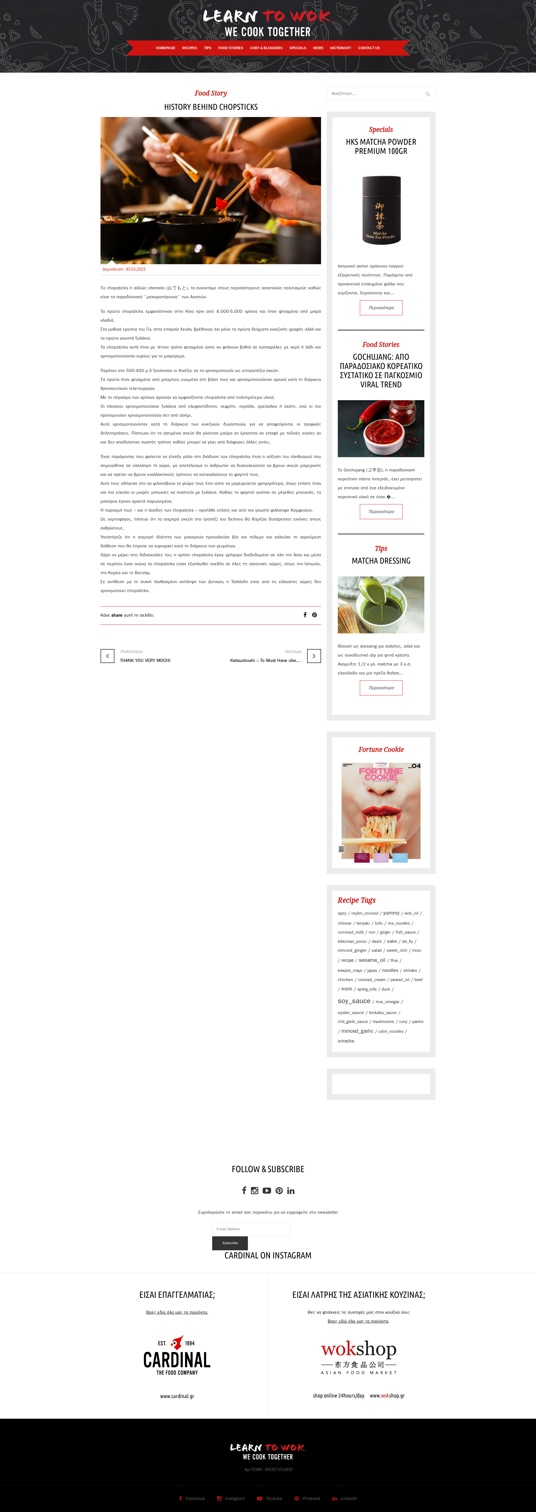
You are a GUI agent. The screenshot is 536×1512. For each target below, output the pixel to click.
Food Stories (381, 344)
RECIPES (189, 48)
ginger (385, 932)
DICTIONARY (340, 48)
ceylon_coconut (364, 913)
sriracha (346, 1041)
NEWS (318, 48)
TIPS (207, 48)
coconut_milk (351, 932)
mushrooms (383, 1022)
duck (386, 989)
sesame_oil (372, 960)
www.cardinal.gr (177, 1396)
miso (416, 950)
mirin (346, 989)
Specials (381, 129)
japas (372, 971)
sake (392, 941)
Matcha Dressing (381, 560)
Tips (381, 548)
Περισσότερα (381, 308)
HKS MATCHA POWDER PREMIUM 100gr (381, 146)
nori (372, 932)
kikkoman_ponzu (352, 942)
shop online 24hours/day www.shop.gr (359, 1395)
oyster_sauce (351, 1012)
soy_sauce (354, 1001)
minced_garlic (357, 1031)
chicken (345, 979)
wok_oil (411, 913)
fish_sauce (406, 932)
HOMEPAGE (165, 48)
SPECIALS (297, 48)
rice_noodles (399, 924)
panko (417, 1022)
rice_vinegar (387, 1002)
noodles (390, 970)
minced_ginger (352, 950)
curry (403, 1022)
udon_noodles (391, 1032)
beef (419, 980)
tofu (379, 923)
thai (394, 960)
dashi (377, 941)
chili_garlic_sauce (353, 1022)
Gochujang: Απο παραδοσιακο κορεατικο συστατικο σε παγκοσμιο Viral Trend (381, 370)
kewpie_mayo (350, 971)
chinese (344, 924)
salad (377, 950)
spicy (342, 913)
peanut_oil (400, 980)
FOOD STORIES (230, 48)
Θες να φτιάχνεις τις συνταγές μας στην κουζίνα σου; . (359, 1316)
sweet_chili (397, 950)
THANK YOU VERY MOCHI (145, 656)
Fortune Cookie (381, 749)
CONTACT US (369, 48)
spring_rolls (367, 989)
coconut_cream (372, 980)
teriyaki (363, 923)
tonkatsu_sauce (383, 1013)
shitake (410, 971)
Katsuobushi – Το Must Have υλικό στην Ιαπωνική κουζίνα (266, 656)
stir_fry (407, 942)
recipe (347, 960)
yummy (391, 913)
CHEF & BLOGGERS (266, 48)
